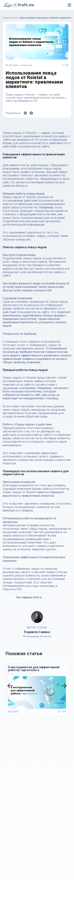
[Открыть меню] (68, 5)
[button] (10, 686)
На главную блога (28, 597)
